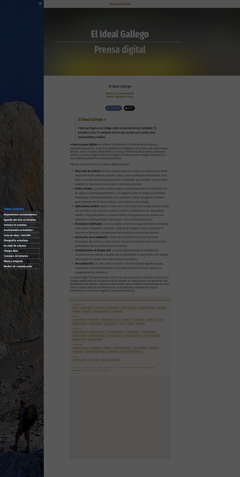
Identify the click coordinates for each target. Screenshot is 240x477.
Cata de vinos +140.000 (17, 235)
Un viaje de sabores (15, 245)
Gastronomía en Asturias (18, 230)
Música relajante (13, 261)
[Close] (40, 4)
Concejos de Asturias (16, 255)
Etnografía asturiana (16, 240)
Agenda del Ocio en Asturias (20, 219)
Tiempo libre (11, 250)
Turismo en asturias (15, 224)
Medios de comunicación (18, 266)
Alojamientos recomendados (20, 214)
